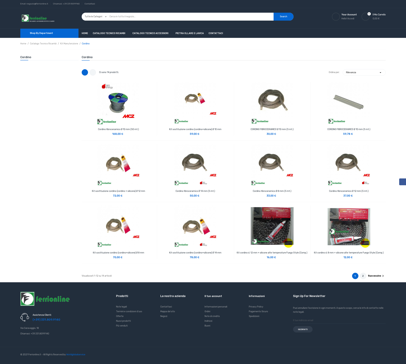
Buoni (207, 325)
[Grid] (85, 72)
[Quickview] (118, 102)
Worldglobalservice (75, 354)
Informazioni (257, 296)
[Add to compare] (132, 131)
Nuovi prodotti (123, 321)
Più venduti (122, 325)
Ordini (207, 311)
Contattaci (90, 4)
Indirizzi (208, 321)
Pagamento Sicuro (258, 311)
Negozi (163, 316)
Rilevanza (364, 72)
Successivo (376, 276)
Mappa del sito (167, 311)
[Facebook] (402, 182)
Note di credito (212, 316)
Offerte (120, 316)
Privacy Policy (256, 306)
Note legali (121, 306)
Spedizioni (254, 316)
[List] (93, 72)
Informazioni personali (216, 306)
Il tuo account (213, 296)
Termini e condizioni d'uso (129, 311)
